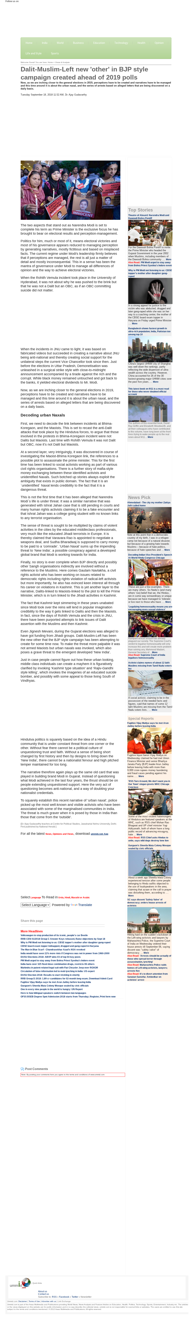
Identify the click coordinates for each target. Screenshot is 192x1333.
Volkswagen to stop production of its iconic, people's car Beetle (54, 935)
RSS (54, 1297)
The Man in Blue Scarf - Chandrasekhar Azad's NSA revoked (53, 949)
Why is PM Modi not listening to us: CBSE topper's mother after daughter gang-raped (65, 942)
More (168, 259)
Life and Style (34, 53)
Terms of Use (34, 1301)
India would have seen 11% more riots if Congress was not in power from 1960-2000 (65, 953)
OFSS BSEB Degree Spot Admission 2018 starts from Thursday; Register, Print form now (68, 996)
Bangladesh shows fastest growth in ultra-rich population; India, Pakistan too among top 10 (149, 331)
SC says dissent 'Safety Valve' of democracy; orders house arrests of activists (146, 902)
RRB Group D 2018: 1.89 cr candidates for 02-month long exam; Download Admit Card (66, 978)
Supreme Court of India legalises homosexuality (146, 656)
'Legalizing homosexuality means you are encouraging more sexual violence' (150, 608)
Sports (55, 53)
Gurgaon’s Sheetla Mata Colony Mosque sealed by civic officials (55, 985)
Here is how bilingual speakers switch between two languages (53, 993)
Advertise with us (48, 1301)
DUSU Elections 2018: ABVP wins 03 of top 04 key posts (51, 957)
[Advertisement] (96, 124)
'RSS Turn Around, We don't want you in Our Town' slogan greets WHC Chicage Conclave (149, 784)
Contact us (43, 1294)
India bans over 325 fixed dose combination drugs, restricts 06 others (57, 964)
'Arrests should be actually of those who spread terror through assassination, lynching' (149, 959)
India (44, 43)
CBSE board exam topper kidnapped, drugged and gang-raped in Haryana (60, 946)
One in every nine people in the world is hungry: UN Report (52, 989)
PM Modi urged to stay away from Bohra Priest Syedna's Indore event (57, 960)
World (60, 43)
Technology (121, 43)
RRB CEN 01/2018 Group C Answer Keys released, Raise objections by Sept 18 (63, 939)
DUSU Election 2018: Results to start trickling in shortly (50, 975)
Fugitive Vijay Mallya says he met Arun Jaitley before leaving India (56, 982)
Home (29, 43)
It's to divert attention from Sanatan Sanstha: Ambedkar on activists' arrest (147, 977)
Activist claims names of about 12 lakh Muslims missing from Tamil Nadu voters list (150, 665)
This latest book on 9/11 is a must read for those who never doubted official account (148, 391)
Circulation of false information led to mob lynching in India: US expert (58, 971)
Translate (85, 905)
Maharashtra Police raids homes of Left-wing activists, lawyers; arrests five (147, 968)
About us (42, 1291)
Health (141, 43)
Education (99, 43)
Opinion (159, 43)
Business (78, 43)
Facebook (64, 1297)
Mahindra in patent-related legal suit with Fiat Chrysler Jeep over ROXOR (59, 967)
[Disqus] (72, 1127)
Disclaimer (22, 1301)
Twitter (75, 1297)
